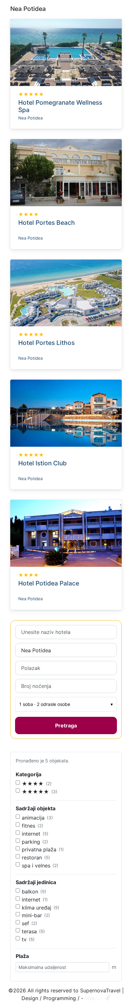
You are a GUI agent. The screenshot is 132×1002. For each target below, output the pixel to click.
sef (25, 923)
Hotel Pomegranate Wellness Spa (60, 106)
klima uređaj (36, 907)
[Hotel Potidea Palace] (66, 533)
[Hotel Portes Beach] (66, 172)
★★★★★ (35, 791)
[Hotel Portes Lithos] (66, 292)
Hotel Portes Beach (46, 222)
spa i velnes (36, 865)
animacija (33, 817)
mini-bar (32, 915)
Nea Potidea (30, 117)
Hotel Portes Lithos (46, 343)
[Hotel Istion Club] (66, 412)
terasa (29, 931)
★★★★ (33, 783)
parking (31, 842)
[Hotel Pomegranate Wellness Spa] (66, 52)
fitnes (28, 825)
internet (31, 834)
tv (24, 939)
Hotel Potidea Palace (48, 583)
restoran (32, 857)
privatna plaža (39, 849)
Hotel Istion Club (42, 463)
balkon (30, 891)
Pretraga (66, 725)
